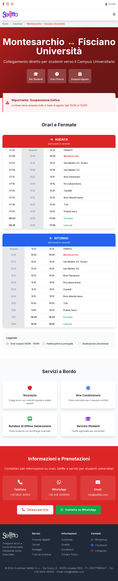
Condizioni (67, 549)
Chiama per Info (37, 509)
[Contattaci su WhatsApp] (12, 4)
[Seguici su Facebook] (3, 4)
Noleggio (37, 549)
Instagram (101, 550)
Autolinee (17, 23)
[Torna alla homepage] (10, 14)
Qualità (65, 544)
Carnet (36, 544)
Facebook (101, 545)
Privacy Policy (69, 554)
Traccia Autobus (41, 554)
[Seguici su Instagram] (7, 4)
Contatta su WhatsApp (80, 509)
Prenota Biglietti (41, 539)
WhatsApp (101, 539)
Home (5, 23)
